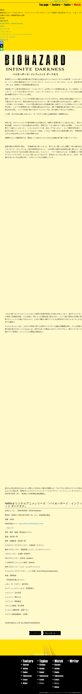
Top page (44, 4)
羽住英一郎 (4, 40)
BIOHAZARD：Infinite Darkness (11, 23)
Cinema (26, 664)
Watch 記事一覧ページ (52, 633)
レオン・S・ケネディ (8, 37)
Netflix (2, 26)
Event (25, 679)
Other (25, 683)
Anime (25, 668)
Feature (56, 4)
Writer (74, 661)
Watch (77, 4)
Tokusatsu (27, 675)
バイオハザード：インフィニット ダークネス (16, 34)
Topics (67, 4)
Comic (25, 672)
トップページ (35, 633)
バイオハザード (5, 31)
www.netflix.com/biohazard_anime (31, 523)
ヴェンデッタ (5, 29)
